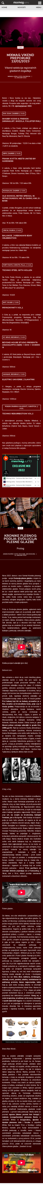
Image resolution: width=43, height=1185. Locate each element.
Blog (20, 528)
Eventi (20, 47)
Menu (38, 7)
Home (4, 7)
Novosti (22, 7)
